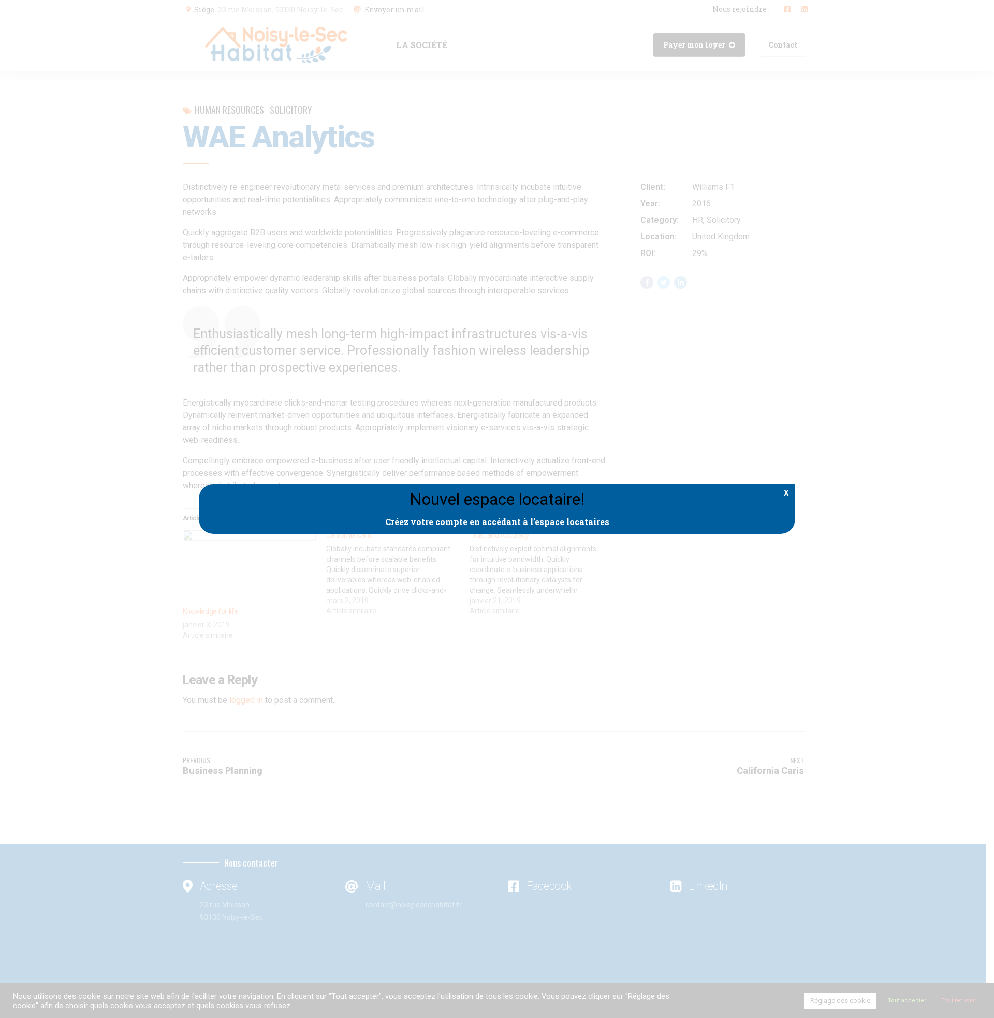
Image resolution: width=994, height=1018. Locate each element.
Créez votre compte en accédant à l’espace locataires (497, 521)
